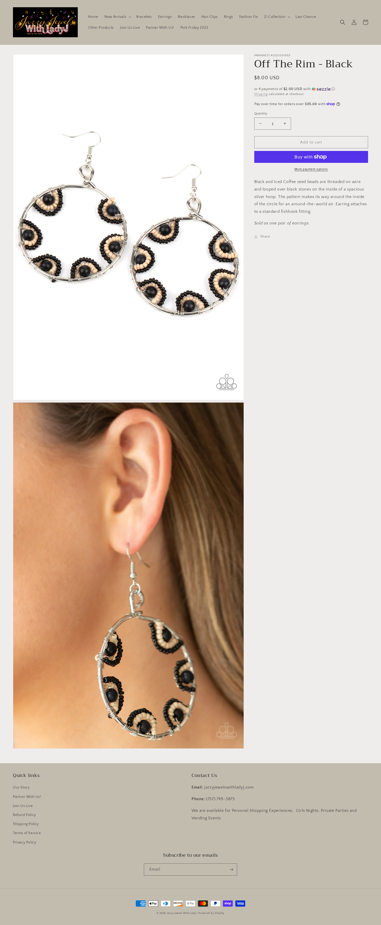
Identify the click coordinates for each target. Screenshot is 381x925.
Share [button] (265, 236)
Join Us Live (23, 806)
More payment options (311, 169)
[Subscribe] (231, 869)
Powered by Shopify (211, 913)
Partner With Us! (27, 797)
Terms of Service (27, 833)
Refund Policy (24, 815)
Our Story (21, 787)
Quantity (260, 113)
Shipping (261, 94)
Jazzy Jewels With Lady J (182, 913)
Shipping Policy (26, 824)
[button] (117, 16)
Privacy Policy (24, 842)
